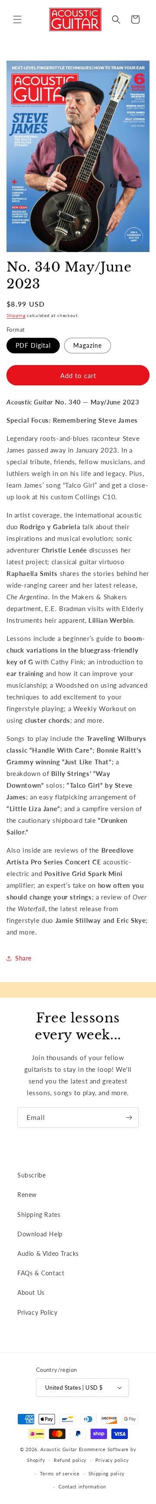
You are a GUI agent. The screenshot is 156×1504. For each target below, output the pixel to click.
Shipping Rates (38, 1214)
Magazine (87, 345)
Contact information (82, 1486)
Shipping (16, 315)
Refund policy (70, 1460)
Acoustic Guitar (58, 1449)
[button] (17, 19)
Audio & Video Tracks (48, 1253)
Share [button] (23, 958)
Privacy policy (112, 1460)
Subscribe (31, 1175)
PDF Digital (33, 345)
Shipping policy (106, 1473)
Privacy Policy (37, 1312)
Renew (27, 1194)
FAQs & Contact (40, 1273)
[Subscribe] (128, 1117)
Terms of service (60, 1473)
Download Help (40, 1234)
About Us (31, 1292)
